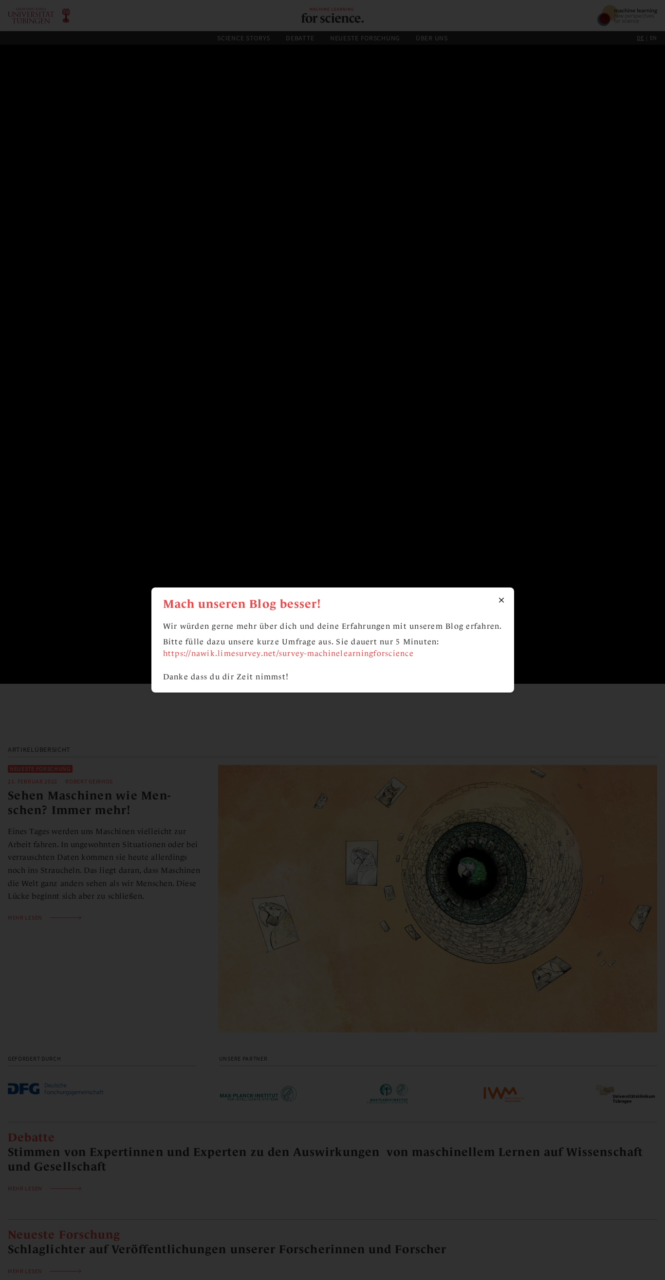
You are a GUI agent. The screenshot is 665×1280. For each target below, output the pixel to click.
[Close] (501, 600)
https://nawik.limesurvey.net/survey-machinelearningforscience (288, 653)
